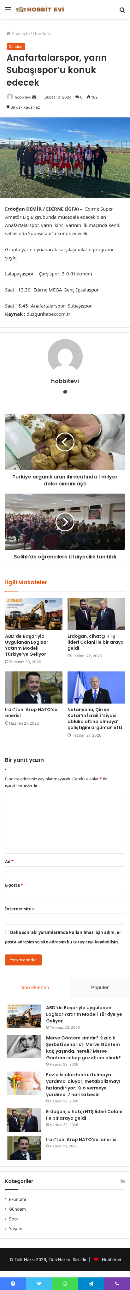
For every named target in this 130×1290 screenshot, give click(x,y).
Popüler (100, 987)
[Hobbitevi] (41, 9)
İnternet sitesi (20, 909)
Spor (13, 1218)
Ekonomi (17, 1199)
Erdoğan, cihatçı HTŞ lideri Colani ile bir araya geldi (96, 642)
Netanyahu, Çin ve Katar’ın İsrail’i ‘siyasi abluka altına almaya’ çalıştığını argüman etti (95, 718)
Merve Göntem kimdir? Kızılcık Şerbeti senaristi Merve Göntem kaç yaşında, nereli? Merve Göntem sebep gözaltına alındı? (83, 1048)
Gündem (41, 33)
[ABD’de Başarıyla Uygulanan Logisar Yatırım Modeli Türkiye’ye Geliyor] (33, 614)
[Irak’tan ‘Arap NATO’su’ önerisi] (33, 687)
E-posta (14, 885)
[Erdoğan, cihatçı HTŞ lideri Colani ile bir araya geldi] (96, 614)
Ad (9, 861)
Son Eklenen (35, 987)
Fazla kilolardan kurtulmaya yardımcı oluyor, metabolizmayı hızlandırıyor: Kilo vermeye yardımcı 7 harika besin (83, 1085)
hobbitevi (23, 97)
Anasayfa (20, 33)
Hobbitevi (111, 1259)
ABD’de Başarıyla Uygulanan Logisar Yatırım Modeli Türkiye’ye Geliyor (26, 645)
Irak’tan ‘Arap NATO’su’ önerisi (32, 712)
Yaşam (15, 1228)
